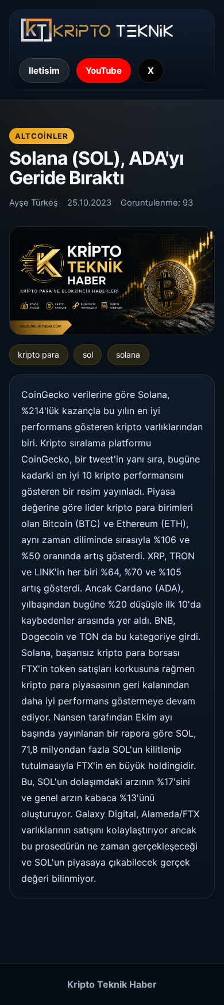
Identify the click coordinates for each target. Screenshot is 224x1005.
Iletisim (44, 70)
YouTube (104, 70)
